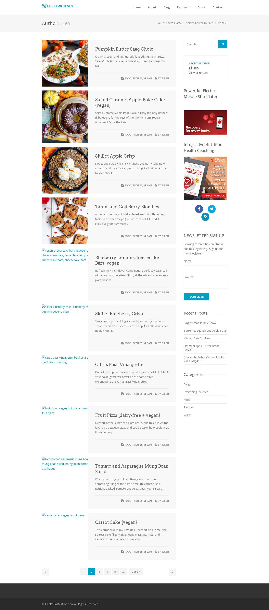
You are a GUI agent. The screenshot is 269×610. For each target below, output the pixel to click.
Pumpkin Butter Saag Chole (124, 49)
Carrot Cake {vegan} (116, 522)
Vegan (148, 78)
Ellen (165, 78)
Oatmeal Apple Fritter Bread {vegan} (202, 347)
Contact (218, 7)
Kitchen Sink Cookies (197, 338)
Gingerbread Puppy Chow (200, 323)
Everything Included (196, 392)
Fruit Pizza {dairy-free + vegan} (127, 415)
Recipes (182, 7)
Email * (188, 277)
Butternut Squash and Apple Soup (205, 330)
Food (128, 78)
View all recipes (198, 73)
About (152, 7)
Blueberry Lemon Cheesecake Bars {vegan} (127, 260)
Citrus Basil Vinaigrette (119, 364)
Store (201, 7)
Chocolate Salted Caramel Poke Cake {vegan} (204, 359)
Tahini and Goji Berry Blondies (127, 206)
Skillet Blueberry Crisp (119, 313)
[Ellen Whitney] (57, 6)
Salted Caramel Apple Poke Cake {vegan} (130, 102)
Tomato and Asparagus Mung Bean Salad (132, 468)
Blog (167, 7)
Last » (136, 571)
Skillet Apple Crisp (115, 156)
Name (188, 261)
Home (137, 7)
